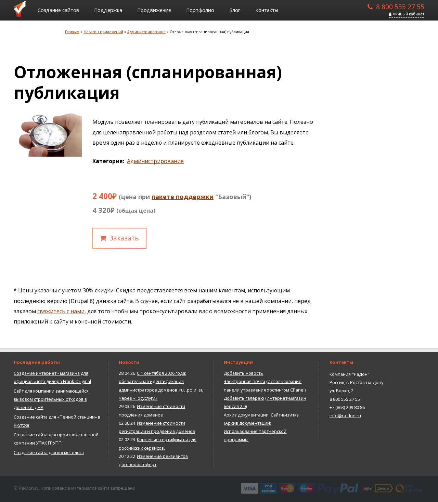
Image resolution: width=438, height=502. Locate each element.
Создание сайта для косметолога (49, 452)
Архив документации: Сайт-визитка (261, 415)
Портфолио (200, 10)
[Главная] (22, 8)
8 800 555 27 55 (400, 6)
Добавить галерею (244, 398)
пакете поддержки (183, 197)
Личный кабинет (407, 13)
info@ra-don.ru (345, 415)
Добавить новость (243, 373)
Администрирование (155, 161)
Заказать (124, 237)
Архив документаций (247, 423)
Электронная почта (244, 381)
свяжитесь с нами (61, 311)
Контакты (266, 10)
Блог (234, 10)
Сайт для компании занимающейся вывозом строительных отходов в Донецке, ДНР (51, 399)
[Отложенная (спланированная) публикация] (48, 154)
